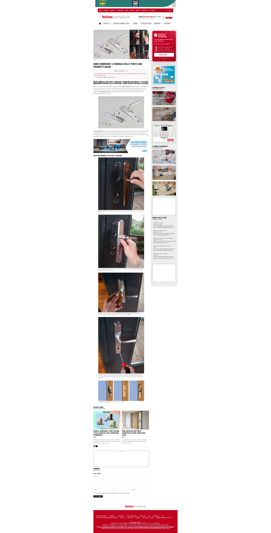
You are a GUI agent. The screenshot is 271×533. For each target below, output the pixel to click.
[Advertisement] (121, 459)
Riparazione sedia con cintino (160, 253)
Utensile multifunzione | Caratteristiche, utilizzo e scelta (164, 172)
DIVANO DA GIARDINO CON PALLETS (161, 246)
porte (115, 131)
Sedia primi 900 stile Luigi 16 (160, 230)
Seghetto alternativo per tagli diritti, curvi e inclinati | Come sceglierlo (164, 188)
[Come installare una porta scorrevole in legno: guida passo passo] (135, 420)
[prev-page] (94, 446)
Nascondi (126, 70)
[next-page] (96, 446)
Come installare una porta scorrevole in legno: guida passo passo (133, 433)
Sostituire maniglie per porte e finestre (105, 77)
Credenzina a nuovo (158, 222)
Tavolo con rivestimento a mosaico (164, 114)
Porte (94, 437)
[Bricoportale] (116, 17)
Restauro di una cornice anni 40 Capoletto (163, 238)
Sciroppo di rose (164, 98)
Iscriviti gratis (163, 54)
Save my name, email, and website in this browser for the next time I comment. (112, 493)
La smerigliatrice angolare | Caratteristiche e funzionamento (164, 156)
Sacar (111, 91)
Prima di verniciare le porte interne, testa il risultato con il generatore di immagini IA (106, 433)
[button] (169, 10)
